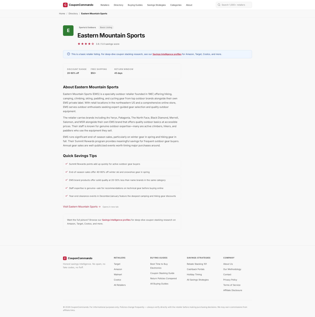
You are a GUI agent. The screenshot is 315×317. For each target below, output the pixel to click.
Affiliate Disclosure (232, 290)
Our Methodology (232, 269)
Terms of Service (232, 285)
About (189, 5)
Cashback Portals (195, 269)
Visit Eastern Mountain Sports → (82, 206)
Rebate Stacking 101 (197, 264)
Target (117, 264)
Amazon (118, 269)
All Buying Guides (159, 283)
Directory (118, 5)
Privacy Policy (230, 279)
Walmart (118, 274)
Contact (227, 274)
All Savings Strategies (198, 279)
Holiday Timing (194, 274)
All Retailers (120, 285)
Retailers (105, 5)
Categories (175, 5)
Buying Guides (135, 5)
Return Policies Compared (163, 278)
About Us (228, 264)
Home (62, 13)
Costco (117, 279)
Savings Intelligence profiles (167, 54)
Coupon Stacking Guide (162, 273)
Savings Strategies (156, 5)
